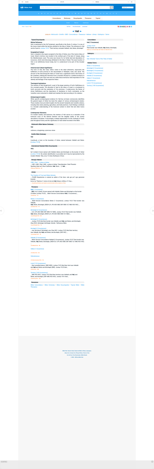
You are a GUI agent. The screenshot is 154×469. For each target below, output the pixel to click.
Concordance (73, 34)
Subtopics (101, 34)
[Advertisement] (77, 323)
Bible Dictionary (50, 285)
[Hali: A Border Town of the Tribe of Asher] (152, 215)
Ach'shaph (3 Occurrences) (95, 70)
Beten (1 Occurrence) (93, 65)
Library (94, 34)
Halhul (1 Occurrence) (93, 78)
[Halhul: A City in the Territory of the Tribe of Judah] (2, 215)
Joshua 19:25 (44, 48)
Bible (23, 26)
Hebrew (88, 34)
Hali (88, 56)
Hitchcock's (54, 34)
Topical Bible (75, 285)
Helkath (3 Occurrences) (94, 75)
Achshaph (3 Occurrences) (95, 68)
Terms (107, 34)
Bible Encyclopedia (63, 285)
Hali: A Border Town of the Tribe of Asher (99, 59)
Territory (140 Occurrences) (95, 85)
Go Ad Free (4, 461)
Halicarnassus (91, 80)
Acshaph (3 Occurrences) (94, 73)
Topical (27, 26)
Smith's (61, 34)
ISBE (66, 34)
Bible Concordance (37, 285)
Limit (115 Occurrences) (94, 83)
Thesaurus (81, 34)
